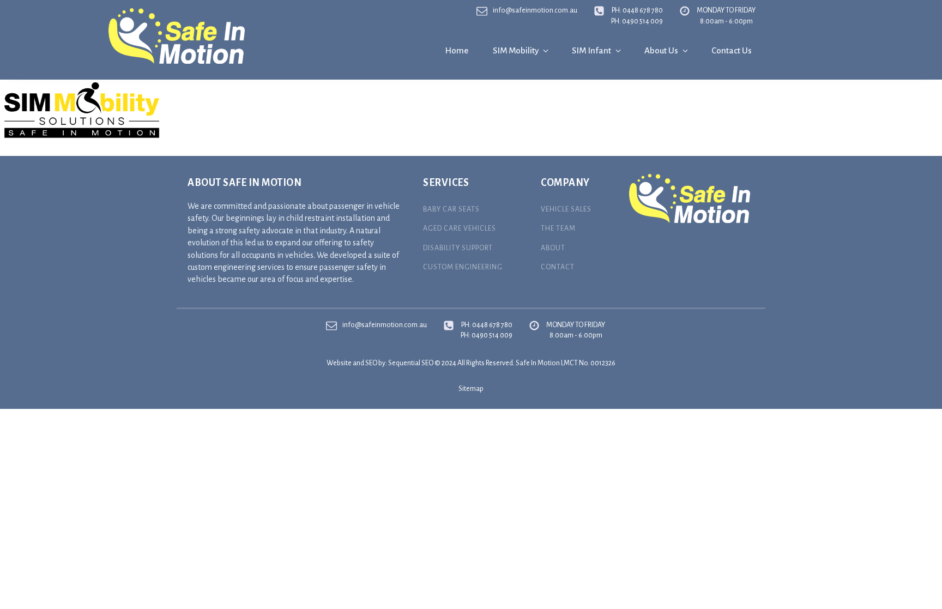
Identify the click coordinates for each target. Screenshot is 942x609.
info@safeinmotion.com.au (535, 10)
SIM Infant (591, 50)
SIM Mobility (516, 50)
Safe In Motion (538, 363)
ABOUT (553, 248)
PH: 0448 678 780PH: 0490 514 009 (637, 16)
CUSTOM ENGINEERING (463, 267)
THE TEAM (558, 228)
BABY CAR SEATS (451, 209)
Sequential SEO (410, 363)
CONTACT (558, 267)
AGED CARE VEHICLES (459, 228)
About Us (661, 50)
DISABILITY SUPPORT (458, 248)
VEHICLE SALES (566, 209)
